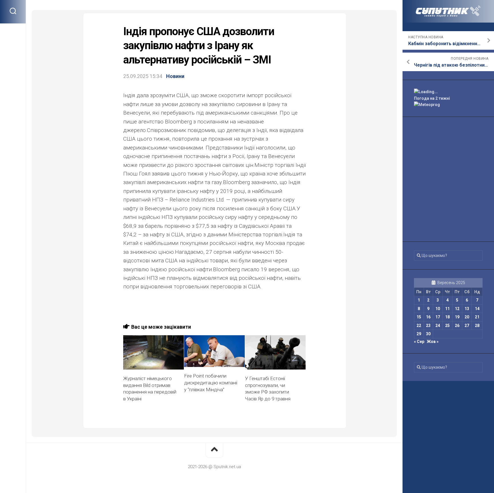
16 (428, 317)
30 (428, 334)
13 (467, 308)
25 (447, 325)
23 (428, 325)
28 (477, 325)
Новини (175, 76)
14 (477, 308)
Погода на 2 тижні (432, 98)
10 (437, 308)
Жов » (433, 341)
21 (477, 317)
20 (467, 317)
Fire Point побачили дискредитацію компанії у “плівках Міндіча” (210, 382)
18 (447, 317)
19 (457, 317)
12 (457, 308)
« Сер (419, 341)
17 (437, 317)
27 (467, 325)
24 (437, 325)
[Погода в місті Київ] (448, 92)
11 (447, 308)
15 (419, 317)
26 (457, 325)
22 (419, 325)
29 (419, 334)
